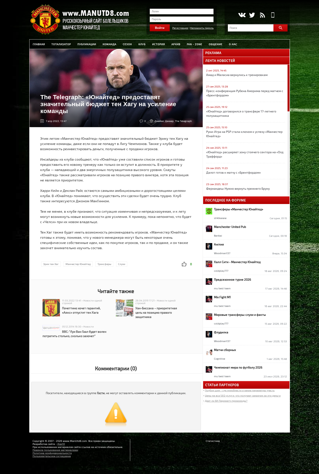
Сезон (127, 44)
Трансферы (104, 263)
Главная (39, 44)
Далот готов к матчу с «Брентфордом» (233, 172)
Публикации (86, 44)
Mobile (273, 15)
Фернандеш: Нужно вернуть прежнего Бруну (238, 188)
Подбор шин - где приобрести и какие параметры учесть (240, 390)
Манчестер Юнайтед (78, 263)
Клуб (142, 44)
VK (242, 15)
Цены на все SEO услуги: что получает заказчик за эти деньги (243, 395)
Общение (215, 44)
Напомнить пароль (202, 27)
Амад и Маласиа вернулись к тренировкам (237, 75)
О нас (233, 44)
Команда (109, 44)
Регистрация (180, 27)
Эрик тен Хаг (51, 263)
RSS (262, 15)
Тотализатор (61, 44)
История (158, 44)
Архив (175, 44)
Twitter (252, 15)
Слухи (121, 263)
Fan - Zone (194, 44)
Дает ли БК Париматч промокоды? (226, 400)
